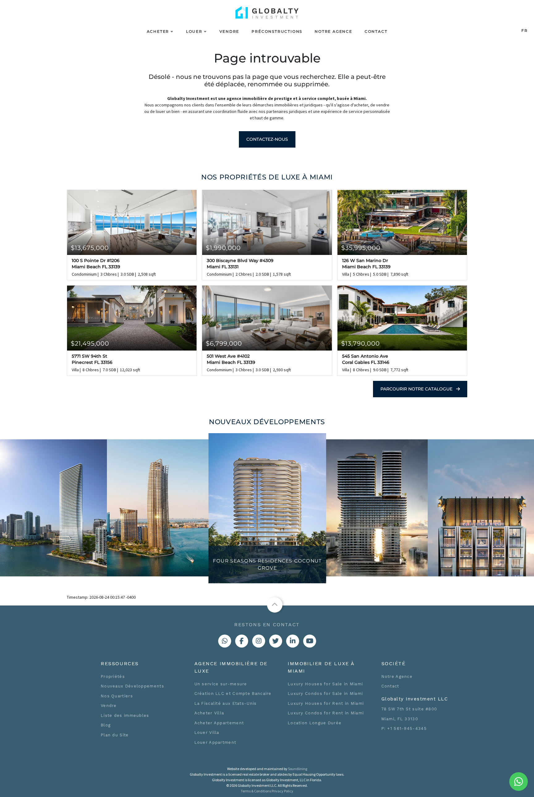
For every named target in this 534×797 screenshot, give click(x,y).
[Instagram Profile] (258, 641)
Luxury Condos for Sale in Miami (325, 693)
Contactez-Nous (267, 139)
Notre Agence (333, 31)
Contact (376, 31)
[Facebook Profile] (241, 641)
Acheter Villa (209, 713)
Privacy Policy (282, 791)
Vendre (229, 31)
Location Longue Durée (314, 723)
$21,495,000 (90, 343)
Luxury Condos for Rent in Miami (326, 713)
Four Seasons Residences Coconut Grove (267, 564)
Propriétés (113, 676)
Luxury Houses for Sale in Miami (325, 684)
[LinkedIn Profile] (292, 641)
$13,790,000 (360, 343)
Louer (194, 31)
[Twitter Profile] (275, 641)
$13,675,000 (90, 248)
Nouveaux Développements (132, 686)
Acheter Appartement (219, 723)
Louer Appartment (215, 742)
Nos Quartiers (117, 696)
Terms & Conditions (256, 791)
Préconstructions (277, 31)
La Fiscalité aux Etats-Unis (225, 703)
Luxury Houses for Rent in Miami (326, 703)
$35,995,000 (360, 248)
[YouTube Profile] (309, 641)
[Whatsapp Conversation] (224, 641)
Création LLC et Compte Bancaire (233, 693)
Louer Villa (206, 732)
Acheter (158, 31)
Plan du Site (115, 735)
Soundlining (297, 768)
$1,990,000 (223, 248)
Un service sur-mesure (220, 684)
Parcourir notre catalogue (417, 389)
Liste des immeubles (125, 715)
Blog (106, 725)
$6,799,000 (224, 343)
